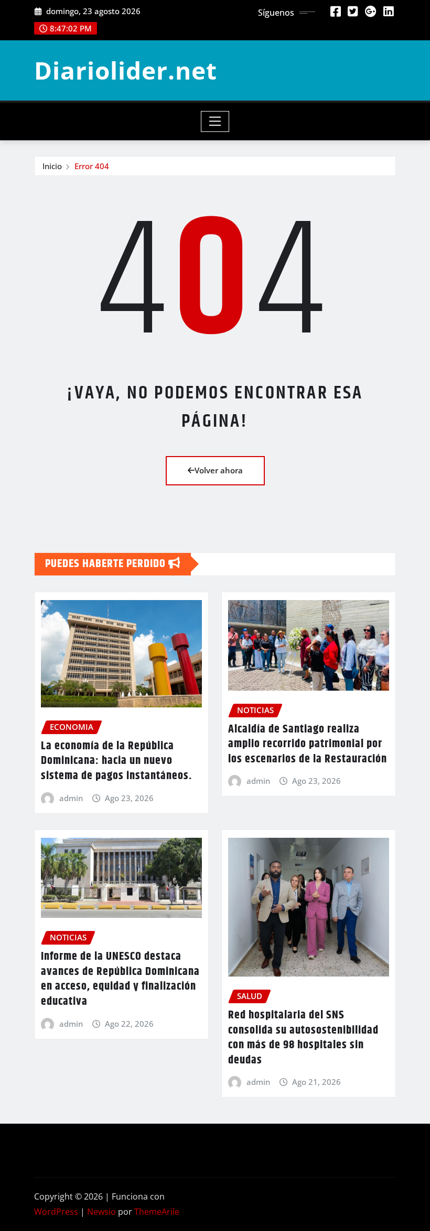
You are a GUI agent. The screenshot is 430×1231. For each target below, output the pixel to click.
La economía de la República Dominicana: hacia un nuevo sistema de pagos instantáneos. (116, 761)
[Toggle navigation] (215, 121)
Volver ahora (219, 470)
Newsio (101, 1211)
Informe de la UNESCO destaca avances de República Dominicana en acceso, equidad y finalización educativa (120, 979)
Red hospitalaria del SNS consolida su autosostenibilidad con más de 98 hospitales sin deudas (303, 1037)
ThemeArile (156, 1211)
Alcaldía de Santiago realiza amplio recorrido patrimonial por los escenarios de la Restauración (307, 744)
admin (71, 798)
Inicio (52, 166)
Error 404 (91, 166)
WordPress (56, 1211)
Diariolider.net (125, 70)
